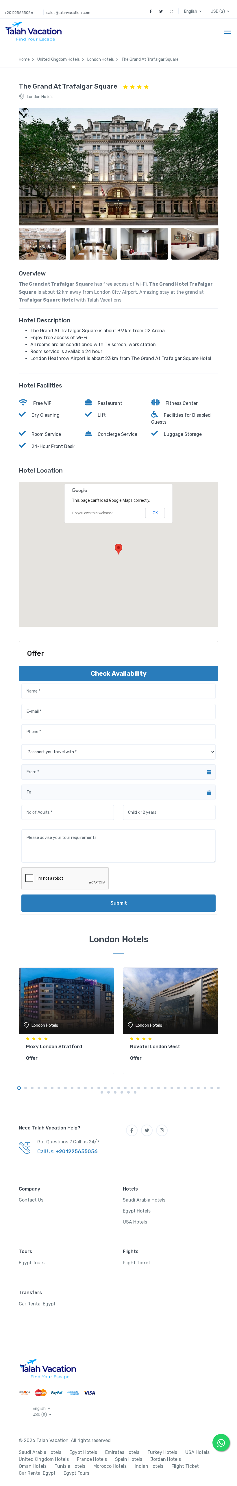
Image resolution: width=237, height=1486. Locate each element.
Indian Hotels (149, 1466)
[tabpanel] (66, 1019)
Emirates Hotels (122, 1452)
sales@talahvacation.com (68, 12)
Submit (118, 903)
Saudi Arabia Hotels (144, 1200)
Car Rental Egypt (37, 1304)
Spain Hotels (128, 1459)
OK (155, 512)
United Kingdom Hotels (44, 1459)
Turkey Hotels (162, 1452)
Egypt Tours (32, 1262)
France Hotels (92, 1459)
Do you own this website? (92, 513)
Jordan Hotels (165, 1459)
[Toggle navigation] (228, 31)
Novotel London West (155, 1046)
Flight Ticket (136, 1262)
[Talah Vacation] (35, 32)
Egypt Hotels (137, 1211)
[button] (193, 11)
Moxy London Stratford (54, 1046)
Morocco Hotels (110, 1466)
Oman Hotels (33, 1466)
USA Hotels (135, 1222)
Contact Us (31, 1200)
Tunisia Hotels (70, 1466)
